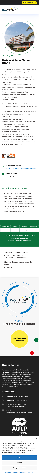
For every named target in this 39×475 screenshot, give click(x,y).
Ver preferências (19, 468)
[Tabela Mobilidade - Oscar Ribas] (19, 232)
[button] (36, 438)
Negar (19, 463)
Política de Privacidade (12, 472)
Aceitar (19, 457)
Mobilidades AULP (29, 2)
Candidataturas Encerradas (19, 339)
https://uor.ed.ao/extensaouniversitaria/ (21, 169)
